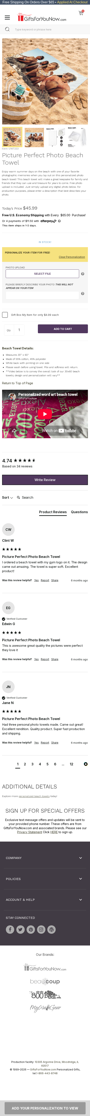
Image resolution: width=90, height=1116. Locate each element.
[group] (45, 461)
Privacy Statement (29, 832)
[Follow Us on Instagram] (41, 929)
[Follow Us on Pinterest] (31, 929)
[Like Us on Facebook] (10, 929)
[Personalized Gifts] (41, 15)
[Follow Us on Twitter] (20, 929)
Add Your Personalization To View (45, 1108)
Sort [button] (6, 497)
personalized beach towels (34, 796)
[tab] (53, 513)
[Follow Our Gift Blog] (51, 929)
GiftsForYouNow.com (43, 1069)
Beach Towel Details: (18, 348)
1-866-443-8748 (47, 1073)
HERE (54, 832)
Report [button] (45, 580)
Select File (42, 273)
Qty (9, 330)
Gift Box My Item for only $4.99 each (35, 314)
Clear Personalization (72, 256)
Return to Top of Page (17, 383)
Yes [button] (36, 580)
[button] (17, 764)
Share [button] (54, 580)
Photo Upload (15, 267)
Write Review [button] (45, 480)
